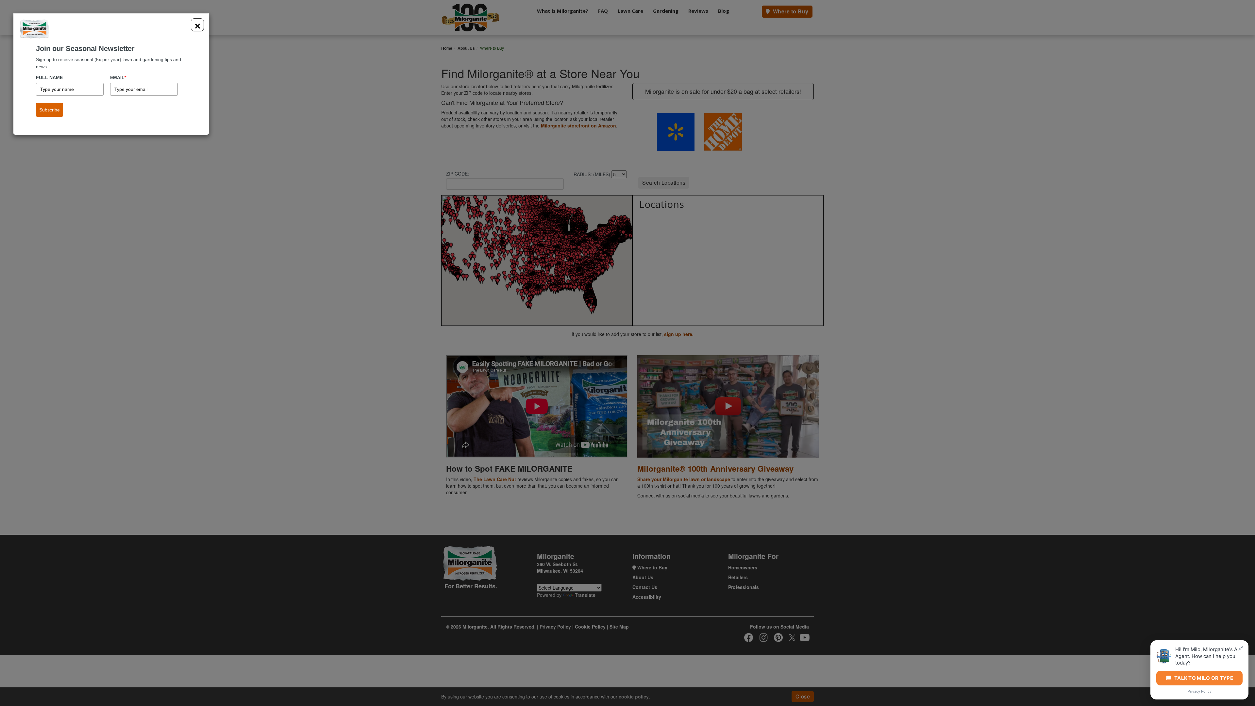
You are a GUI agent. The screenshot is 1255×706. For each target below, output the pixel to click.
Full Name (49, 77)
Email (118, 77)
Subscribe (49, 109)
